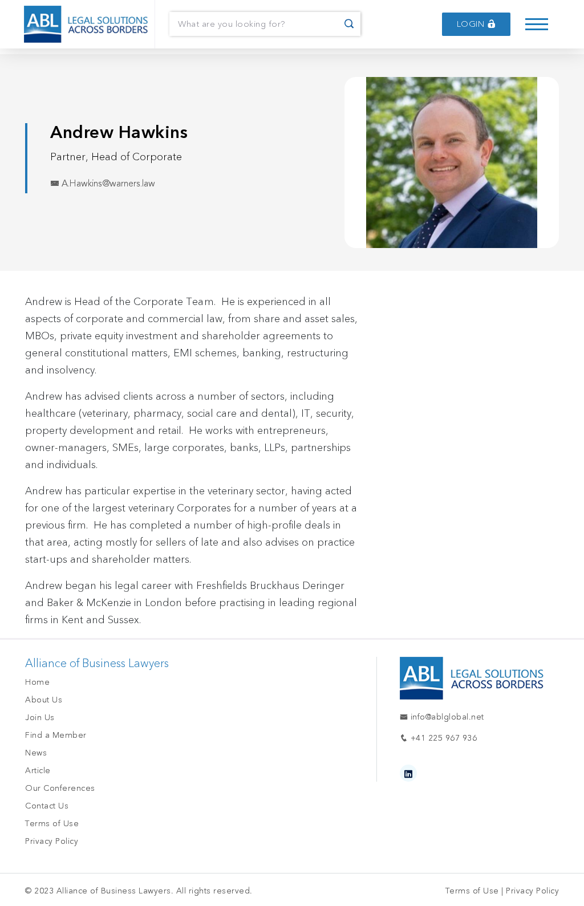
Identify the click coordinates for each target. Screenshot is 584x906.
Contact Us (46, 806)
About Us (43, 699)
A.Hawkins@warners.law (107, 183)
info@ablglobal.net (446, 717)
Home (37, 682)
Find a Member (56, 735)
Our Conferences (60, 788)
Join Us (40, 717)
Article (38, 770)
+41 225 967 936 (442, 738)
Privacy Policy (51, 841)
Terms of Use (52, 823)
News (36, 752)
